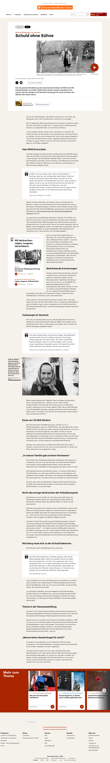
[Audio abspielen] (95, 67)
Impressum (71, 758)
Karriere (91, 740)
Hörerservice (70, 735)
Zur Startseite (31, 721)
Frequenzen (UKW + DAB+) (30, 738)
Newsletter (48, 740)
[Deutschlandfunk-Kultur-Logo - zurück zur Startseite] (55, 7)
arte (60, 760)
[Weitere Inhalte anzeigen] (103, 690)
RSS (46, 743)
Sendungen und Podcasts (8, 738)
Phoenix (53, 760)
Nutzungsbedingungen (58, 758)
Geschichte (20, 27)
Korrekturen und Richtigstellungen (94, 746)
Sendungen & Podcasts (31, 14)
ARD (42, 760)
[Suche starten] (87, 14)
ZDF (47, 760)
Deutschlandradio (94, 735)
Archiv (51, 14)
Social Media (70, 738)
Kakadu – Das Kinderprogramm (10, 743)
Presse (91, 738)
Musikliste (44, 14)
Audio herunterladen (36, 82)
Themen (8, 14)
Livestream (26, 735)
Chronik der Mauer (70, 760)
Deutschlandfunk (48, 3)
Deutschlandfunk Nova (60, 3)
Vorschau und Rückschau (8, 735)
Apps (46, 738)
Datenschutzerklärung (41, 758)
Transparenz (92, 743)
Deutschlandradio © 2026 (55, 756)
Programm (18, 14)
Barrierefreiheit (93, 750)
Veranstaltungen (50, 745)
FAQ (46, 735)
